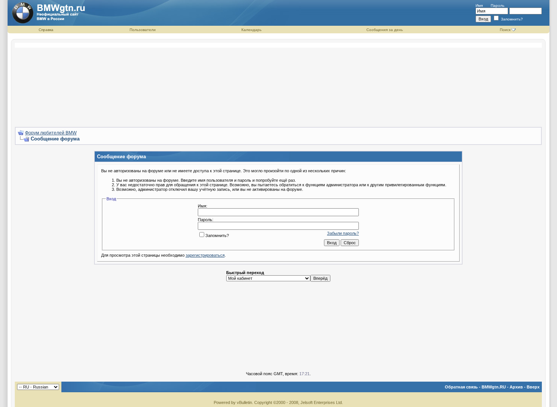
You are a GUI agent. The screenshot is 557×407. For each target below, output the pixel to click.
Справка (46, 30)
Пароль (497, 5)
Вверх (533, 387)
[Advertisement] (278, 82)
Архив (516, 387)
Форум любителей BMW (51, 133)
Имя (479, 5)
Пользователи (143, 30)
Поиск (505, 30)
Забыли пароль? (343, 233)
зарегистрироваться (205, 255)
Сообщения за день (384, 30)
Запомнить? (511, 19)
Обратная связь (461, 387)
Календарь (251, 30)
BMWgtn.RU (494, 387)
